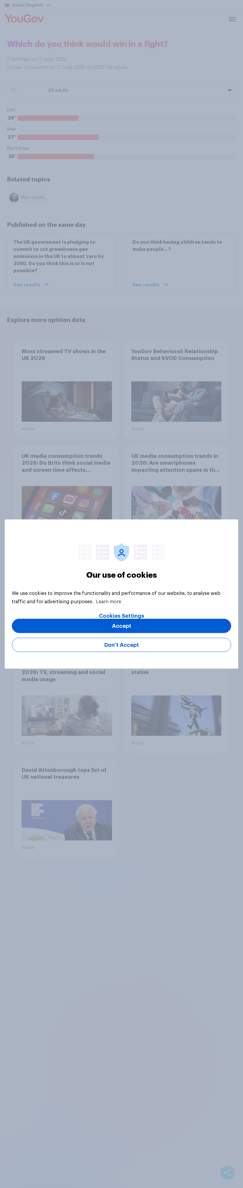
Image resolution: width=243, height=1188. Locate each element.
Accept (121, 626)
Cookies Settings (121, 616)
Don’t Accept (121, 645)
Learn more (108, 601)
